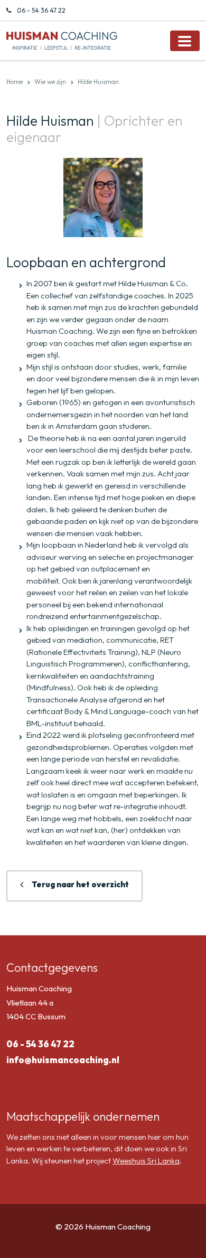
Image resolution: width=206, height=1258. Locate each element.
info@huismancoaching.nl (62, 1059)
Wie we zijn (50, 82)
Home (14, 82)
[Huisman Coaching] (61, 40)
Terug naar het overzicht (80, 884)
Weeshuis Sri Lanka (146, 1161)
